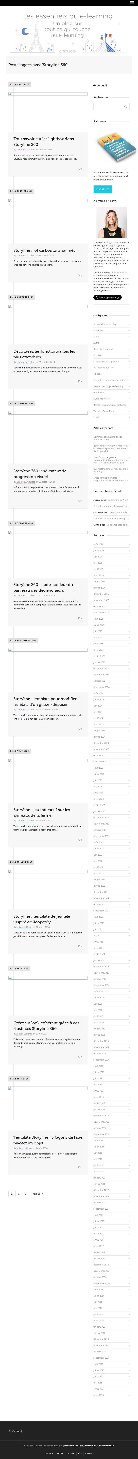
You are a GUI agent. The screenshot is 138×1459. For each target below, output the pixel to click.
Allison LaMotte (24, 927)
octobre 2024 (100, 681)
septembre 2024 (101, 687)
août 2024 (98, 693)
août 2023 (98, 767)
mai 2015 (97, 1382)
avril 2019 (98, 1090)
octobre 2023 (100, 755)
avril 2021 (98, 941)
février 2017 (99, 1252)
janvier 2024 (99, 736)
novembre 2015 (101, 1345)
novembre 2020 (101, 972)
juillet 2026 (98, 550)
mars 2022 (98, 873)
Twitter (60, 1453)
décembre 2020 (101, 966)
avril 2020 (98, 1016)
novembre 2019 (101, 1047)
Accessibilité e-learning (104, 324)
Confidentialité (90, 1446)
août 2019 (98, 1066)
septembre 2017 (101, 1208)
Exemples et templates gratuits (109, 380)
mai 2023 (97, 786)
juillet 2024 (98, 699)
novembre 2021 (101, 898)
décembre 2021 (101, 892)
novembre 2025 (101, 600)
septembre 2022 (101, 836)
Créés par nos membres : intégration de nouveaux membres (110, 479)
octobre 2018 (100, 1128)
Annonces (98, 330)
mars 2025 (98, 649)
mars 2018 (98, 1171)
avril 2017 (98, 1239)
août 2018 (98, 1140)
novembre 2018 (101, 1121)
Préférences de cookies (105, 1446)
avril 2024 (98, 718)
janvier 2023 (99, 811)
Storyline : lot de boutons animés (44, 250)
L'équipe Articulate (25, 149)
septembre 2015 (101, 1357)
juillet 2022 (98, 848)
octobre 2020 (100, 979)
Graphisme (98, 392)
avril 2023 (98, 792)
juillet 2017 (98, 1221)
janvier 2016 (99, 1333)
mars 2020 (98, 1022)
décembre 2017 (101, 1190)
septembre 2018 (101, 1134)
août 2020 (98, 991)
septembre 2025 (101, 612)
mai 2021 (97, 935)
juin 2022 (97, 854)
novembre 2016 (101, 1271)
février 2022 (99, 879)
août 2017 (98, 1215)
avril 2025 (98, 643)
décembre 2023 (101, 743)
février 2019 (99, 1103)
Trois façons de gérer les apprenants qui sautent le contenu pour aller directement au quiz (110, 460)
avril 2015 (98, 1389)
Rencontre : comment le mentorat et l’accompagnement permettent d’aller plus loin (110, 448)
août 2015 (98, 1364)
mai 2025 (97, 637)
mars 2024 (98, 724)
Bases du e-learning (103, 349)
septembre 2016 (101, 1283)
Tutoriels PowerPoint (104, 411)
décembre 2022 (101, 817)
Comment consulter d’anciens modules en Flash (108, 438)
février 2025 (99, 656)
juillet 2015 (98, 1370)
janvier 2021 (99, 960)
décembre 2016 (101, 1264)
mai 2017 (97, 1233)
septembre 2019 (101, 1059)
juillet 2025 (98, 625)
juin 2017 (97, 1227)
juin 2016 (97, 1302)
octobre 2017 (100, 1202)
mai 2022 (97, 861)
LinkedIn (70, 1453)
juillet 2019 (98, 1072)
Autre (96, 342)
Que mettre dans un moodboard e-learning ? (110, 470)
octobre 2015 (100, 1351)
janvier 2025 (99, 662)
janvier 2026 (99, 587)
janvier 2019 (99, 1109)
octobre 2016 (100, 1277)
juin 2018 (97, 1153)
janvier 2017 (99, 1258)
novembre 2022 (101, 823)
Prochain (36, 1193)
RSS (79, 1453)
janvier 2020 (99, 1035)
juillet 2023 (98, 774)
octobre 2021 (100, 904)
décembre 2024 (101, 668)
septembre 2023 (101, 761)
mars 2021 (98, 948)
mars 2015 (98, 1395)
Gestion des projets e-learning (108, 386)
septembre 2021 (101, 910)
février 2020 (99, 1028)
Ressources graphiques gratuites (109, 405)
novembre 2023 (101, 749)
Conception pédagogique (106, 361)
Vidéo (96, 417)
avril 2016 (98, 1314)
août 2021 (98, 917)
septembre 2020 (101, 985)
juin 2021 (97, 929)
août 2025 (98, 618)
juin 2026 (97, 556)
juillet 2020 (98, 997)
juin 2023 (97, 780)
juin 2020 (97, 1003)
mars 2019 (98, 1097)
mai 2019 (97, 1084)
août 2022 (98, 842)
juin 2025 (97, 631)
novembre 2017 (101, 1196)
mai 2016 (97, 1308)
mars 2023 (98, 799)
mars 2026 (98, 575)
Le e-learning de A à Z (117, 500)
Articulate (89, 1453)
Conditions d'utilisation (73, 1446)
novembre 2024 (101, 674)
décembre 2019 (101, 1041)
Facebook (49, 1453)
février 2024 (99, 730)
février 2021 (99, 954)
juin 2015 (97, 1376)
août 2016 (98, 1289)
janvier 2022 (99, 885)
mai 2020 (97, 1010)
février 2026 (99, 581)
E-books (97, 373)
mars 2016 (98, 1320)
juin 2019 (97, 1078)
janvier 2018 (99, 1184)
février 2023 (99, 805)
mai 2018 (97, 1159)
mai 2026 (97, 562)
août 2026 (98, 544)
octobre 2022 (100, 830)
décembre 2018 (101, 1115)
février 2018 (99, 1177)
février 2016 (99, 1326)
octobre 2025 (100, 606)
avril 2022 (98, 867)
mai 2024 (97, 712)
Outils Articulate (101, 398)
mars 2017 (98, 1246)
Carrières (97, 355)
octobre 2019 (100, 1053)
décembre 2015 (101, 1339)
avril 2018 (98, 1165)
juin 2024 (97, 705)
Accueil (101, 85)
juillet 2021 (98, 923)
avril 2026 (98, 569)
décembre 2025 (101, 594)
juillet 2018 (98, 1146)
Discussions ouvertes (103, 367)
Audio (96, 336)
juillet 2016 (98, 1295)
